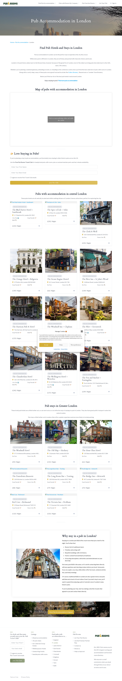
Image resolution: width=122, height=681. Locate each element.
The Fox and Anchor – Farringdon (91, 378)
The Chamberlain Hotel (22, 376)
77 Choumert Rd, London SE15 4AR (59, 505)
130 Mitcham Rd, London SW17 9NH (60, 479)
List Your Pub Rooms (80, 638)
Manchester (57, 651)
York (54, 663)
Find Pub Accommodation (46, 3)
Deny (61, 345)
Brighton (56, 657)
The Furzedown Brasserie (22, 476)
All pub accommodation (39, 638)
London (55, 643)
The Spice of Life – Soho (57, 210)
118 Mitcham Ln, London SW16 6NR (25, 479)
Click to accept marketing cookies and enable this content (61, 119)
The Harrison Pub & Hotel (23, 326)
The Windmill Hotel (20, 450)
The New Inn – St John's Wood (95, 279)
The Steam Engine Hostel (58, 279)
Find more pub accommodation (67, 80)
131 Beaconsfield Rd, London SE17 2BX (96, 453)
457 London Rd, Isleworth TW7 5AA (95, 479)
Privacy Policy (64, 349)
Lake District (57, 645)
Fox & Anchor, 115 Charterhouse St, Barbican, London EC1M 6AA (97, 383)
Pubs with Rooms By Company (68, 3)
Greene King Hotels (38, 651)
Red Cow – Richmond (21, 502)
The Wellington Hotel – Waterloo (57, 377)
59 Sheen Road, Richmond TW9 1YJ (25, 505)
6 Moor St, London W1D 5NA (58, 213)
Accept (46, 345)
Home (12, 42)
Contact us (77, 646)
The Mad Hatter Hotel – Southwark (22, 211)
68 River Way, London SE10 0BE (93, 330)
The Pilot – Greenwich (91, 326)
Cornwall (56, 654)
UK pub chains (36, 641)
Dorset (55, 660)
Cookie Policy (57, 349)
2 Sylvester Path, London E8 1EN (59, 453)
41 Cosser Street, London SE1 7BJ (59, 282)
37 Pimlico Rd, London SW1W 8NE (24, 282)
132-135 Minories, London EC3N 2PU (25, 380)
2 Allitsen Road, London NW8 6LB (94, 282)
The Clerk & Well (89, 231)
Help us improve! (79, 651)
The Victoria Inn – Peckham (59, 502)
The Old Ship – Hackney (57, 450)
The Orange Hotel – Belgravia (25, 279)
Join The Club (53, 183)
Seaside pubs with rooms (40, 654)
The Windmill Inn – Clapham (59, 326)
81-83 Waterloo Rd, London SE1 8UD (60, 382)
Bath (54, 665)
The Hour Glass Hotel (91, 450)
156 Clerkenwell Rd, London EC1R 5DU (96, 234)
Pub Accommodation (21, 42)
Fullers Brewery (73, 72)
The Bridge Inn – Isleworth (93, 476)
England (55, 640)
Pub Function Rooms (88, 3)
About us (77, 648)
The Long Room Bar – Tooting (60, 476)
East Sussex (56, 648)
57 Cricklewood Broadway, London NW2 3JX (27, 453)
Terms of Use (14, 677)
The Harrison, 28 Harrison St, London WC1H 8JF (27, 330)
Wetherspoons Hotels (39, 648)
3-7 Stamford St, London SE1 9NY (24, 215)
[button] (82, 331)
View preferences (76, 345)
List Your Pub (103, 3)
